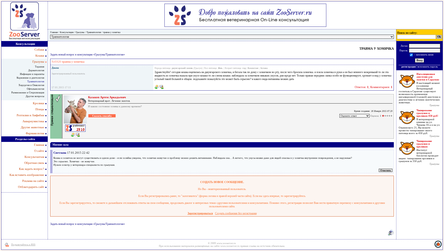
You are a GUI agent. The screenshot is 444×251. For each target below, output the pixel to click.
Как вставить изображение (26, 175)
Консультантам (34, 157)
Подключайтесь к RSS (23, 244)
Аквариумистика (33, 121)
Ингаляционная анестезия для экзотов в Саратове (427, 77)
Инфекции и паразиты (32, 74)
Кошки (39, 55)
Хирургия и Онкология (31, 85)
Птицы (39, 109)
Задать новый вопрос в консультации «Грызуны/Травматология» (87, 54)
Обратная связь (34, 163)
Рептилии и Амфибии (30, 115)
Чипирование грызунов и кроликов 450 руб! (427, 113)
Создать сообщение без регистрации (236, 213)
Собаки (39, 49)
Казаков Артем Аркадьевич (107, 97)
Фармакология (35, 133)
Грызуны (80, 32)
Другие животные (32, 127)
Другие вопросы (35, 96)
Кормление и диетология (30, 77)
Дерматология (36, 70)
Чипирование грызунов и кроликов (424, 144)
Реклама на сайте (33, 181)
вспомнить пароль (428, 66)
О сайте (39, 151)
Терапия (39, 66)
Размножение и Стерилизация (27, 92)
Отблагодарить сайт (31, 187)
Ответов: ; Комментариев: (373, 87)
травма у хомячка (111, 32)
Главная (54, 32)
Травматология (93, 32)
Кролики (38, 103)
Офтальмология (35, 88)
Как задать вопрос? (31, 169)
